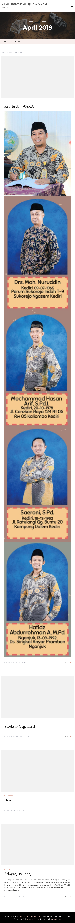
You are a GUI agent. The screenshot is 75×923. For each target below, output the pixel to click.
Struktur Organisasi (19, 726)
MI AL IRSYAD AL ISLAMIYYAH (24, 4)
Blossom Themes (33, 919)
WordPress (56, 919)
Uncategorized (10, 102)
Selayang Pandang (18, 873)
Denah (9, 800)
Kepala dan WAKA (19, 106)
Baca (67, 663)
